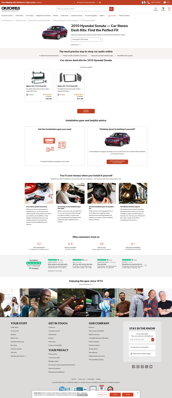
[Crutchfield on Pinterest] (142, 366)
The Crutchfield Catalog (96, 359)
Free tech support (94, 345)
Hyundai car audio (21, 20)
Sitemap (98, 379)
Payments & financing (17, 342)
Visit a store (51, 342)
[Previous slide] (74, 2)
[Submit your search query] (111, 9)
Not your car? (75, 45)
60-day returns (86, 2)
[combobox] (85, 9)
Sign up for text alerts (140, 347)
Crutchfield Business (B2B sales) (98, 338)
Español (50, 338)
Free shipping (21, 2)
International (52, 334)
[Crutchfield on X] (146, 366)
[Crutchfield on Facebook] (133, 366)
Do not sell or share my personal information (61, 365)
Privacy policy (52, 354)
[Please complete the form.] (152, 339)
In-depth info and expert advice (49, 55)
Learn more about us (85, 284)
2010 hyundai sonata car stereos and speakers (66, 20)
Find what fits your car (7, 20)
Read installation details (117, 161)
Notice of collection (54, 368)
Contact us (51, 327)
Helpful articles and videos (97, 356)
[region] (86, 302)
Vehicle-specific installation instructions (75, 55)
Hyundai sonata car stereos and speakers (39, 20)
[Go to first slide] (97, 2)
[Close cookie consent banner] (137, 393)
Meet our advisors (94, 334)
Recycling (14, 345)
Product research (94, 342)
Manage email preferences (56, 372)
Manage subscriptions (18, 356)
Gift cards (14, 352)
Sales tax (73, 379)
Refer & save (14, 338)
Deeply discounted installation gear (102, 55)
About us (91, 327)
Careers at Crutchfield (55, 345)
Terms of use (81, 379)
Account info (15, 331)
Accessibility (90, 379)
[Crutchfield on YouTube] (151, 366)
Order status (14, 327)
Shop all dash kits (86, 111)
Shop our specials (16, 349)
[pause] (100, 2)
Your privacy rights (54, 358)
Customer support (54, 331)
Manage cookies (53, 361)
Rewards (13, 334)
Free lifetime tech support (125, 55)
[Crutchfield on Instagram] (138, 366)
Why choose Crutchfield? (96, 331)
